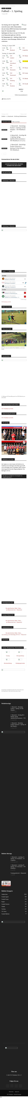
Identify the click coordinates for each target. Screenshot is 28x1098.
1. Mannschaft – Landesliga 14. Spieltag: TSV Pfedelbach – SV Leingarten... (18, 858)
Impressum (17, 1091)
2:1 (25, 278)
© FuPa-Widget (23, 299)
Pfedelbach (7, 279)
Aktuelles (6, 5)
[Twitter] (11, 19)
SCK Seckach (12, 279)
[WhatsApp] (15, 19)
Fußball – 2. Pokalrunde (7, 116)
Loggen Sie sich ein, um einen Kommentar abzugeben (14, 164)
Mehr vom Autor (16, 121)
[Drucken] (22, 19)
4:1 (25, 286)
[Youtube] (20, 1085)
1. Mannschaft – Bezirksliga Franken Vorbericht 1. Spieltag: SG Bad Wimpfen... (18, 724)
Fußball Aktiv (12, 5)
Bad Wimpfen (7, 283)
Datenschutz (11, 1091)
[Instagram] (11, 1085)
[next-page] (5, 154)
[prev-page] (3, 154)
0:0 (23, 282)
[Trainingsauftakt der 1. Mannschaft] (5, 875)
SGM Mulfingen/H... (14, 293)
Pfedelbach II (13, 287)
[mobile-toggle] (2, 2)
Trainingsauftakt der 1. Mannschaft (18, 873)
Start (2, 5)
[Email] (18, 19)
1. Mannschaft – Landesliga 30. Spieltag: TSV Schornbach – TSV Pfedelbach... (18, 867)
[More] (26, 19)
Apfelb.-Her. (7, 287)
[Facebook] (8, 19)
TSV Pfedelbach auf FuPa (6, 301)
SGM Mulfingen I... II (15, 297)
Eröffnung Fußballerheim (20, 116)
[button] (26, 2)
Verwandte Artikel (6, 121)
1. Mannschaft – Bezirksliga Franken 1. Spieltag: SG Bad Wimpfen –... (17, 708)
